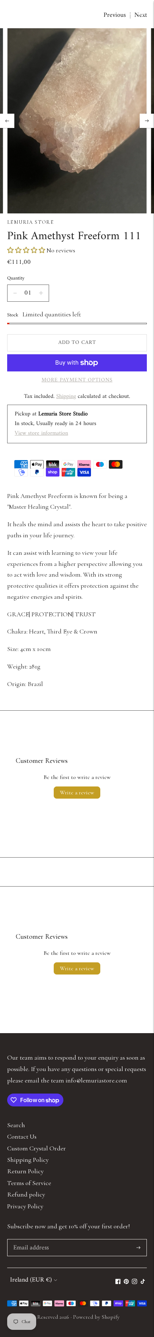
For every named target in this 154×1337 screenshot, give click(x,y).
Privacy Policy (25, 1206)
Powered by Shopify (96, 1317)
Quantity (15, 278)
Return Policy (25, 1171)
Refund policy (26, 1194)
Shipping (66, 396)
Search (16, 1125)
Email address (30, 1240)
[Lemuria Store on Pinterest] (126, 1282)
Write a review (77, 792)
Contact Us (22, 1136)
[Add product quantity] (41, 293)
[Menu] (12, 11)
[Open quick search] (127, 11)
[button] (27, 250)
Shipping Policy (28, 1160)
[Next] (147, 121)
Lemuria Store (30, 222)
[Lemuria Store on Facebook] (118, 1282)
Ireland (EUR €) (31, 1280)
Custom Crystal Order (36, 1148)
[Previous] (7, 121)
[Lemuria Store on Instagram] (134, 1282)
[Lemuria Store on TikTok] (142, 1282)
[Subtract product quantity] (15, 293)
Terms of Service (29, 1183)
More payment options (77, 380)
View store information (41, 433)
